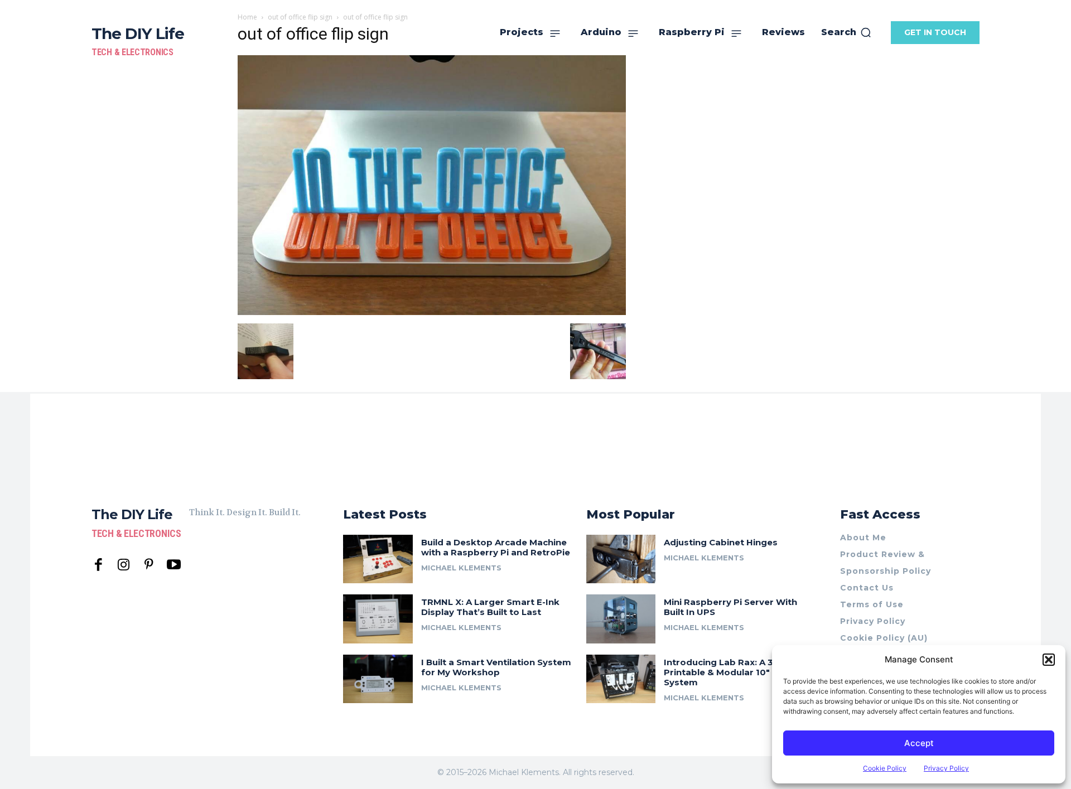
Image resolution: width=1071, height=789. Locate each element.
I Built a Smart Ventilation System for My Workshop (496, 667)
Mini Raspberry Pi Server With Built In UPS (730, 607)
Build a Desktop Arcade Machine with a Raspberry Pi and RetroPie (495, 547)
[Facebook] (98, 565)
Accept (919, 743)
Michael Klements (461, 567)
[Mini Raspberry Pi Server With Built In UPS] (621, 618)
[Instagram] (124, 565)
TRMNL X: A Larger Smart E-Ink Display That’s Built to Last (490, 607)
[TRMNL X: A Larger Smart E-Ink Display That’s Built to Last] (378, 618)
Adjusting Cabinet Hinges (721, 542)
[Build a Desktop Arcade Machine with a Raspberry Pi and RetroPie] (378, 559)
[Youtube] (174, 565)
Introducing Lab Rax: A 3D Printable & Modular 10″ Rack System (729, 672)
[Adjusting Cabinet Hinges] (621, 559)
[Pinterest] (149, 565)
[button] (1048, 659)
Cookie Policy (884, 768)
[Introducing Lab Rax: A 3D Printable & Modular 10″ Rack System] (621, 679)
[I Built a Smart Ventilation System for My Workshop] (378, 679)
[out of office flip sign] (432, 312)
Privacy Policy (946, 768)
